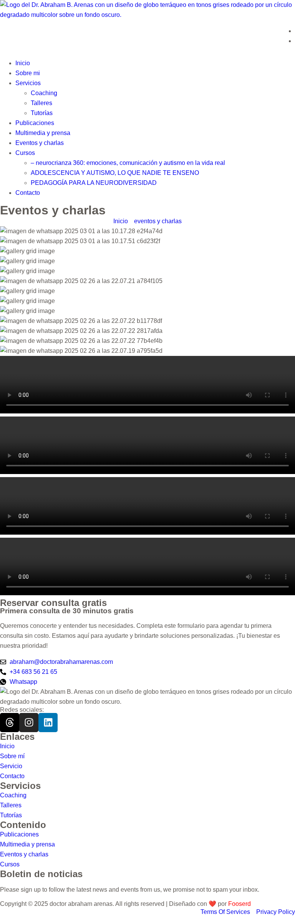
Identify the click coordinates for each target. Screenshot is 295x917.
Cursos (25, 153)
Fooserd (239, 904)
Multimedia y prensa (42, 133)
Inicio (22, 63)
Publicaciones (34, 123)
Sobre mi (27, 73)
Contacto (27, 192)
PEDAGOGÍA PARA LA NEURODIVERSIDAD (94, 182)
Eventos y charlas (39, 143)
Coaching (44, 93)
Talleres (41, 103)
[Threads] (9, 722)
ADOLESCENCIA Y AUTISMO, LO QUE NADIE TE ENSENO (115, 173)
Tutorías (42, 113)
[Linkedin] (48, 722)
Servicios (28, 83)
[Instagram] (28, 722)
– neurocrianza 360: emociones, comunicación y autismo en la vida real (128, 163)
